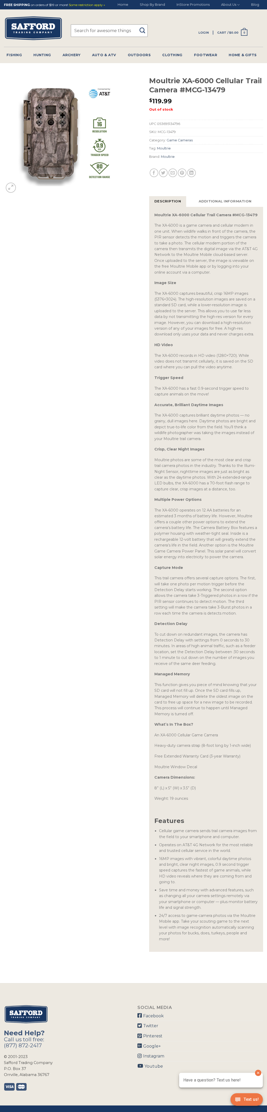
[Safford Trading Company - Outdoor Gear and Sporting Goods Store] (33, 28)
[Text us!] (246, 1101)
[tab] (167, 201)
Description (167, 201)
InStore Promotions (193, 5)
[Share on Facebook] (154, 173)
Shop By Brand (152, 5)
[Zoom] (11, 188)
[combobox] (109, 30)
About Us (228, 5)
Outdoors (139, 55)
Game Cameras (180, 140)
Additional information (225, 201)
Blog (255, 5)
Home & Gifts (243, 55)
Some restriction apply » (87, 5)
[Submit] (144, 28)
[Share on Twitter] (163, 173)
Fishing (14, 55)
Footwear (205, 55)
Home (123, 5)
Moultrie (164, 148)
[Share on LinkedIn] (191, 173)
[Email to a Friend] (172, 173)
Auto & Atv (104, 55)
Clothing (172, 55)
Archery (72, 55)
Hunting (42, 55)
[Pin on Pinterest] (182, 173)
